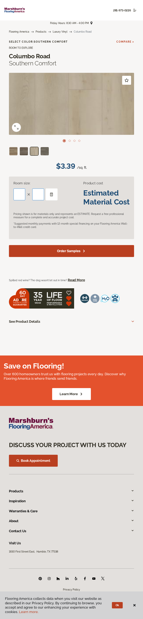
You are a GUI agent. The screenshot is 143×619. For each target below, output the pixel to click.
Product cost (93, 183)
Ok (117, 605)
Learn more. (29, 612)
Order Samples (69, 251)
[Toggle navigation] (135, 10)
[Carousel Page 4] (79, 141)
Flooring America (19, 31)
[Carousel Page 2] (70, 141)
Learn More (69, 394)
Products (41, 31)
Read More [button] (76, 280)
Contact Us (17, 531)
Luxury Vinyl (60, 31)
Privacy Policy (71, 589)
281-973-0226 (122, 10)
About (13, 521)
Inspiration (17, 501)
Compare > (125, 41)
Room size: (21, 183)
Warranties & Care (23, 511)
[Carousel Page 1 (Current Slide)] (64, 140)
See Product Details (24, 321)
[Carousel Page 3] (74, 141)
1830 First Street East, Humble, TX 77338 (33, 551)
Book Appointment (35, 461)
